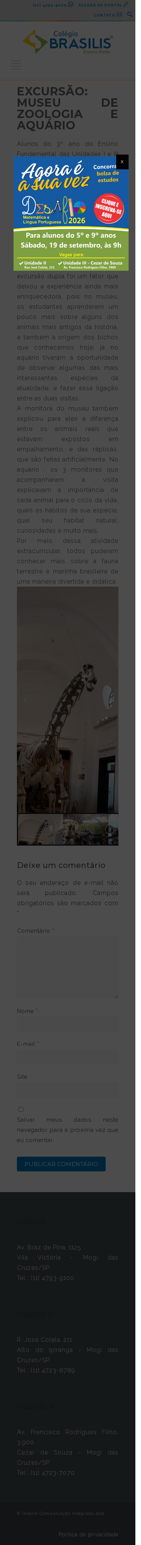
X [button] (122, 161)
